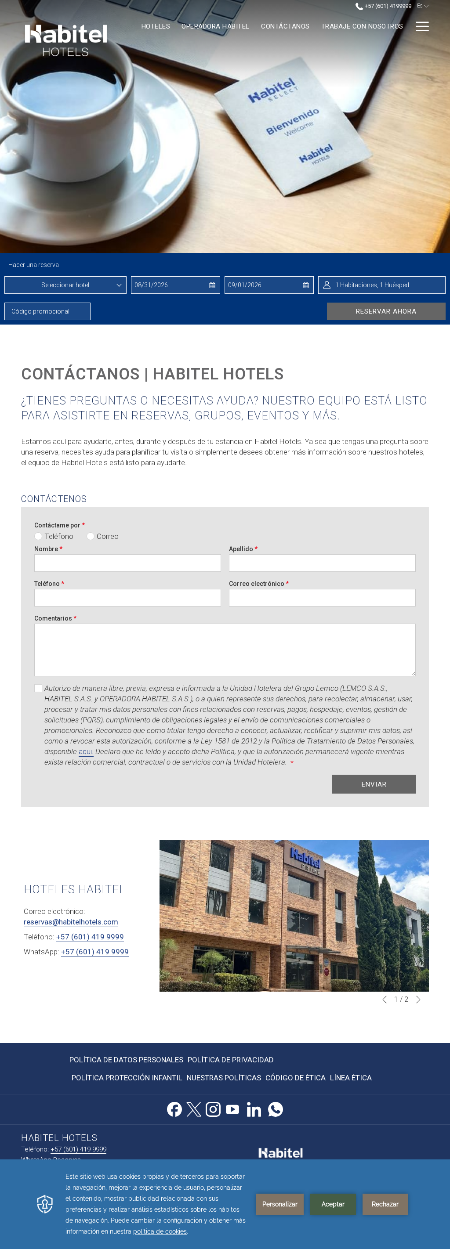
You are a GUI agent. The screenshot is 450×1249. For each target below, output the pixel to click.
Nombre (48, 548)
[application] (225, 1204)
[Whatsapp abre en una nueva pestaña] (275, 1108)
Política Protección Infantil (127, 1077)
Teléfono (49, 583)
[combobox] (65, 285)
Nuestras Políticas (224, 1077)
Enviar (374, 784)
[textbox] (65, 285)
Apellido (243, 548)
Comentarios (55, 618)
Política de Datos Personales (126, 1059)
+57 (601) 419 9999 (90, 936)
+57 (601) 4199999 (387, 6)
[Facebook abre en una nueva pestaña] (174, 1108)
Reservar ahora (386, 311)
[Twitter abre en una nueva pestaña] (193, 1108)
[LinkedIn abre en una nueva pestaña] (254, 1108)
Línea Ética (351, 1077)
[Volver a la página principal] (66, 35)
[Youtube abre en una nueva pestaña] (232, 1108)
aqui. (86, 751)
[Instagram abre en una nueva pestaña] (213, 1108)
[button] (169, 285)
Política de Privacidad (231, 1059)
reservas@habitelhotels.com (71, 921)
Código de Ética (295, 1077)
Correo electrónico (259, 583)
